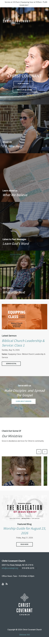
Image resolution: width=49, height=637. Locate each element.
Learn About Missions (23, 401)
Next (44, 451)
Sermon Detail (11, 364)
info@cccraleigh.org (10, 568)
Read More (24, 544)
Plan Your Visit (23, 84)
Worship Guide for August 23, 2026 (24, 530)
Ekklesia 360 (24, 634)
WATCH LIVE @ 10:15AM (24, 90)
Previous (39, 451)
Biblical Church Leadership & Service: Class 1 (23, 342)
